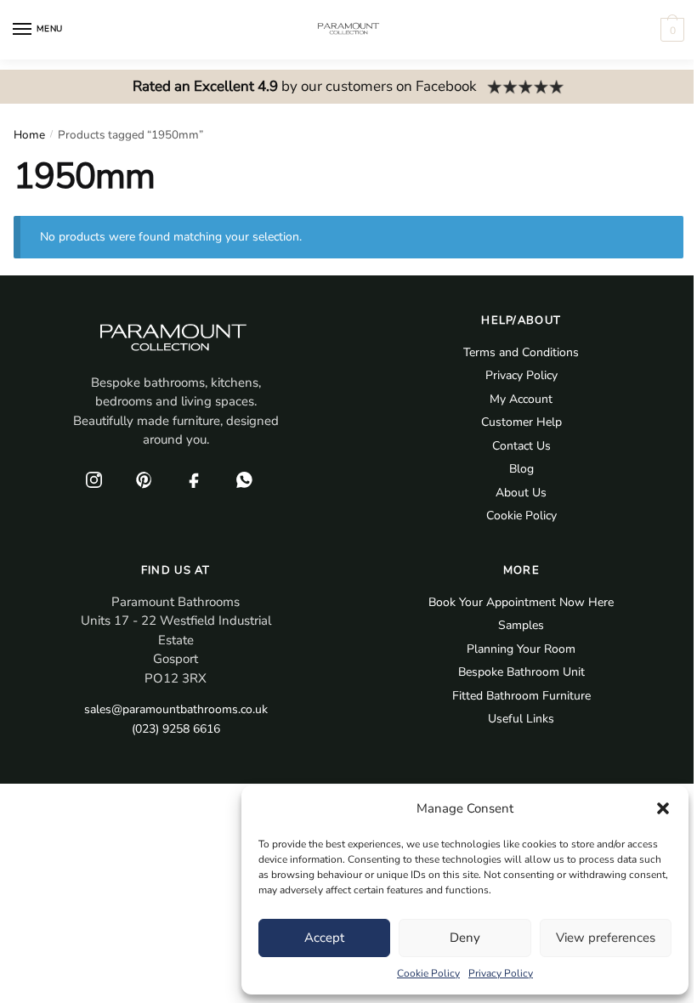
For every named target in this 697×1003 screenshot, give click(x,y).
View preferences (605, 937)
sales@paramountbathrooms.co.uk (176, 709)
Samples (521, 625)
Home (29, 135)
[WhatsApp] (245, 480)
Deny (465, 937)
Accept (324, 937)
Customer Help (521, 422)
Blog (521, 469)
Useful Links (521, 719)
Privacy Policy (500, 973)
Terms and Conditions (521, 352)
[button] (663, 808)
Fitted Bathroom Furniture (521, 696)
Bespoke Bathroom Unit (521, 672)
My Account (521, 399)
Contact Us (521, 446)
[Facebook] (194, 480)
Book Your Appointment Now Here (521, 602)
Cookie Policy (428, 973)
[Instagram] (94, 480)
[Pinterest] (144, 480)
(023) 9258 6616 (176, 729)
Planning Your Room (521, 649)
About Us (521, 492)
